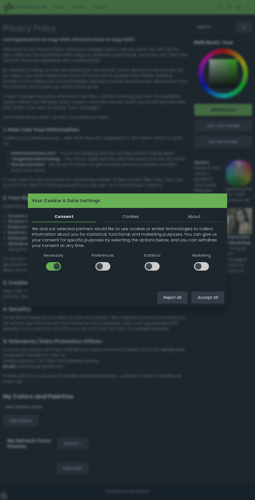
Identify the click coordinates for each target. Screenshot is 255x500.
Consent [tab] (64, 216)
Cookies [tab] (131, 216)
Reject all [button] (172, 297)
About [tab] (194, 216)
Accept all (208, 297)
